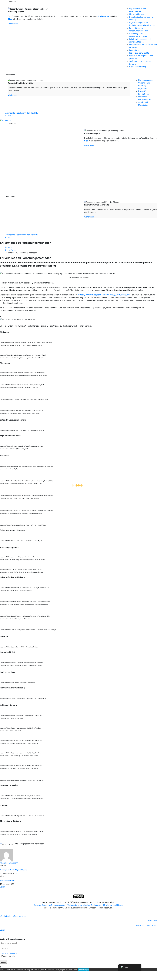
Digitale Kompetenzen (138, 22)
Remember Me (8, 956)
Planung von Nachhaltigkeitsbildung (13, 870)
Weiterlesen (13, 23)
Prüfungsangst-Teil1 (7, 880)
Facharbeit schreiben (138, 36)
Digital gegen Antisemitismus (141, 25)
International (134, 50)
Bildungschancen (145, 80)
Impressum (152, 921)
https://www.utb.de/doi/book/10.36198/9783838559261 (104, 295)
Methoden (142, 96)
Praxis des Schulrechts (139, 53)
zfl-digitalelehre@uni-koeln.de (13, 916)
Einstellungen (83, 969)
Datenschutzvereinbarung (146, 925)
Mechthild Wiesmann (9, 863)
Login (2, 887)
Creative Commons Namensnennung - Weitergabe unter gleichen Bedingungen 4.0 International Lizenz (78, 905)
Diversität (142, 91)
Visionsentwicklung (137, 67)
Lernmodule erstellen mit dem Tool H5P (22, 113)
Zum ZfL (10, 115)
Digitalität (142, 88)
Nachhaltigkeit (144, 99)
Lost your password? (9, 953)
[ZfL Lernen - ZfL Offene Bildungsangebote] (5, 120)
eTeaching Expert (136, 33)
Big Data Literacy (136, 14)
